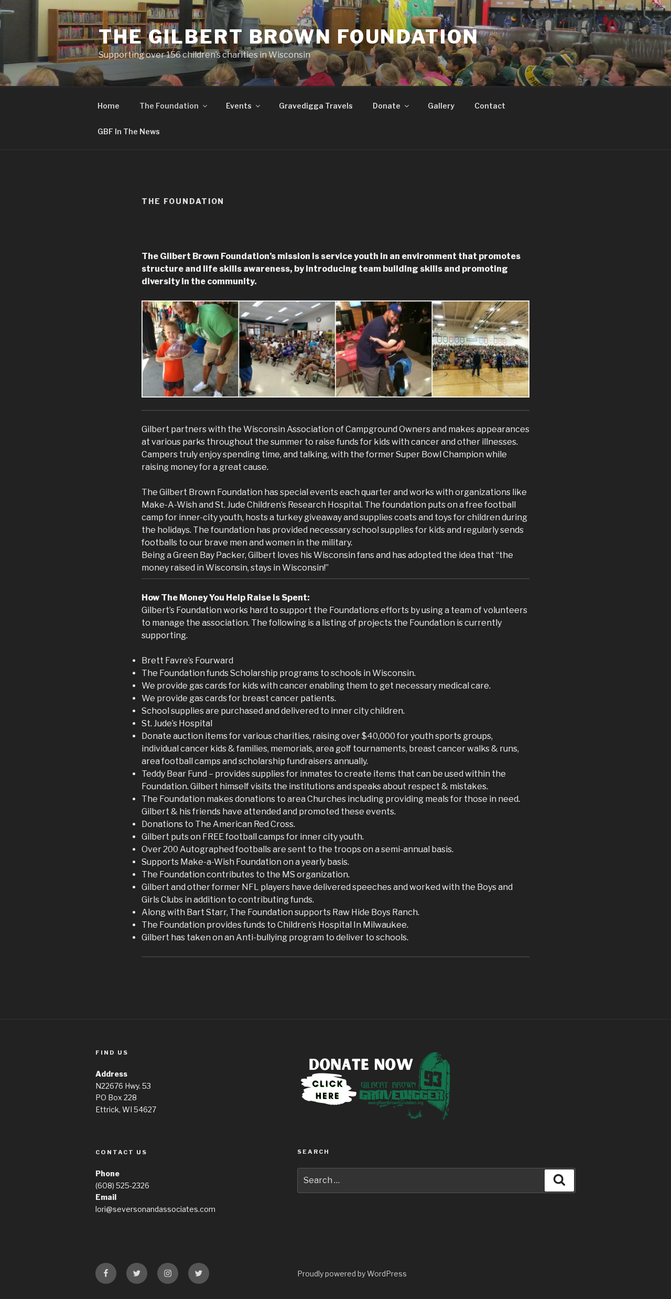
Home (109, 105)
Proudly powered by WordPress (352, 1273)
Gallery (441, 105)
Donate (387, 105)
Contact (489, 105)
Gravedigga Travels (316, 105)
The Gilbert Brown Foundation (289, 36)
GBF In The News (129, 131)
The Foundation (169, 105)
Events (239, 105)
